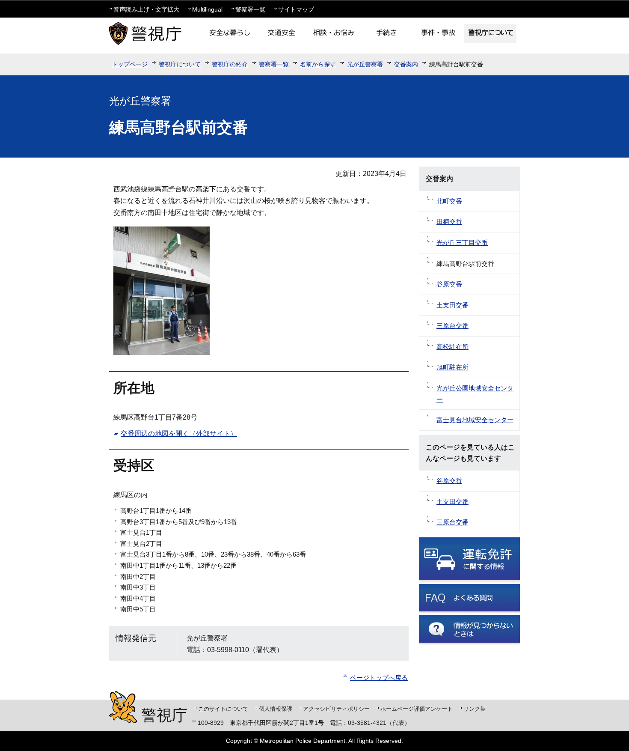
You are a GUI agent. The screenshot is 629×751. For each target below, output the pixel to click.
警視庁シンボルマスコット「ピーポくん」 (123, 707)
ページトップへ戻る (379, 677)
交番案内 (406, 64)
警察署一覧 (250, 9)
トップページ (130, 64)
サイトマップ (296, 9)
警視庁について (180, 64)
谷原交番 (449, 284)
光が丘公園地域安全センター (474, 393)
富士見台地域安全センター (474, 419)
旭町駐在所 (452, 367)
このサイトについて (223, 709)
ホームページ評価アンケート (416, 709)
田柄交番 (449, 221)
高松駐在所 (452, 346)
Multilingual (207, 9)
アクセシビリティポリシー (336, 709)
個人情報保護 (275, 709)
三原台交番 (452, 325)
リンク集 (474, 709)
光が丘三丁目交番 (462, 242)
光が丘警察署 (365, 64)
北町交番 (449, 201)
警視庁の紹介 (230, 64)
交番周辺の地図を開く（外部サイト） (179, 433)
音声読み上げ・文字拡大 (146, 9)
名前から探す (318, 64)
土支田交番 (452, 305)
